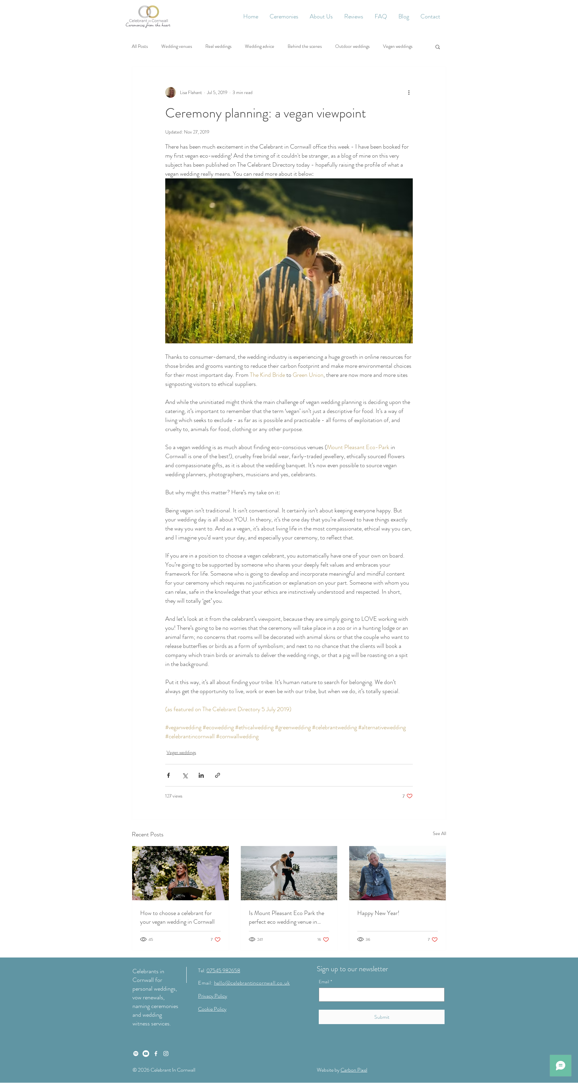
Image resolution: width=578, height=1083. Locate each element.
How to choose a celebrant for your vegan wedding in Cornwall (177, 917)
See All (439, 833)
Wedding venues (176, 46)
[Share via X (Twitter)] (185, 775)
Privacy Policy (212, 996)
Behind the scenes (305, 46)
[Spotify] (135, 1053)
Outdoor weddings (352, 46)
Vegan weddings (397, 46)
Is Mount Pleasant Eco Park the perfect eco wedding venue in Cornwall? (286, 917)
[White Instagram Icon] (166, 1053)
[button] (284, 16)
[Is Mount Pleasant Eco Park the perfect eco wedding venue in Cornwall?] (289, 873)
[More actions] (409, 92)
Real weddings (218, 46)
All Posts (140, 46)
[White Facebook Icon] (156, 1053)
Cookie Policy (212, 1009)
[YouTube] (145, 1053)
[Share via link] (217, 775)
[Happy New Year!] (397, 873)
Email (325, 982)
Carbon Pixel (354, 1070)
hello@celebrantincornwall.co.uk (252, 983)
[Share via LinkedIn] (201, 775)
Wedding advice (259, 46)
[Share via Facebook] (168, 775)
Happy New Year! (378, 913)
